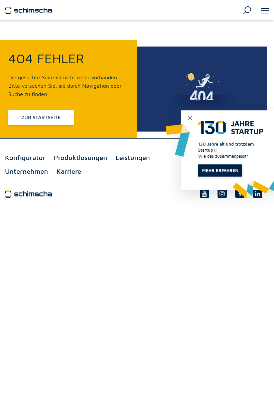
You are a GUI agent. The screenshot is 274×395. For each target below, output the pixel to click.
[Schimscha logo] (28, 10)
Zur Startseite (41, 117)
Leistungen (133, 157)
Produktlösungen (80, 157)
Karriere (68, 171)
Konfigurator (25, 157)
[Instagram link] (222, 193)
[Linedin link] (257, 193)
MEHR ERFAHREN (220, 170)
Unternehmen (26, 171)
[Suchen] (247, 10)
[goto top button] (257, 383)
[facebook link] (240, 193)
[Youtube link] (204, 193)
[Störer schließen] (189, 118)
